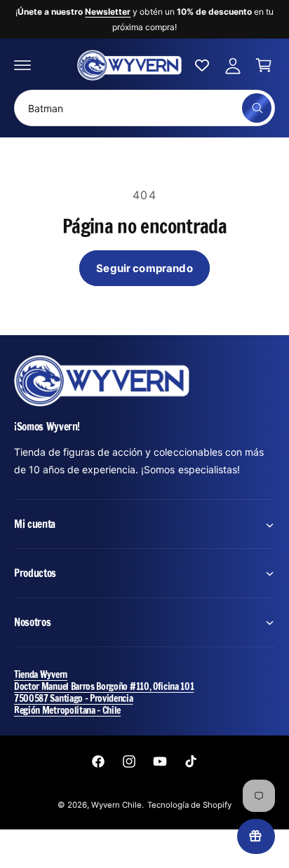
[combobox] (144, 108)
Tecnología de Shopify (189, 805)
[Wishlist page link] (202, 65)
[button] (22, 65)
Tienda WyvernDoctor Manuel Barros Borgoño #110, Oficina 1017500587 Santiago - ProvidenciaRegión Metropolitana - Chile (104, 692)
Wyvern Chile (116, 805)
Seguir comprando (144, 268)
